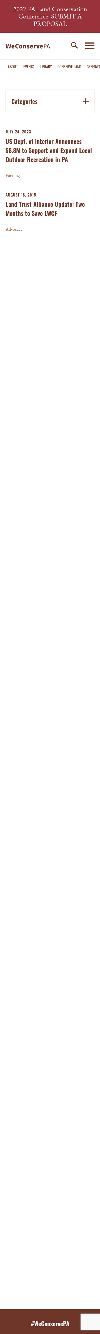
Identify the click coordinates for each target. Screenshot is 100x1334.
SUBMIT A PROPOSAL (57, 20)
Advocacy (14, 229)
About (13, 66)
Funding (13, 175)
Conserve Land (69, 66)
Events (28, 66)
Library (46, 66)
